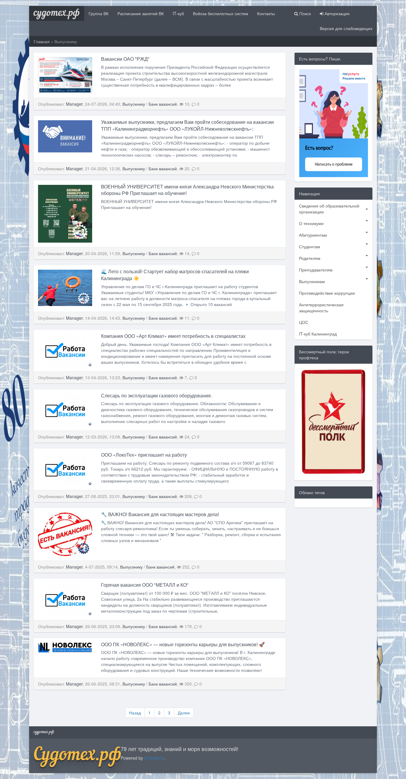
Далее (184, 713)
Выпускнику (133, 104)
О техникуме (311, 223)
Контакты (266, 13)
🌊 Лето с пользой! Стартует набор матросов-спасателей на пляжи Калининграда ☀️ (175, 275)
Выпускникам (312, 281)
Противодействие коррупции (327, 293)
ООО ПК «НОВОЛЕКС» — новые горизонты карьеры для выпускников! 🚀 (183, 644)
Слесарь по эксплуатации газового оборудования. (156, 395)
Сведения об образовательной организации (329, 209)
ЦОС (303, 322)
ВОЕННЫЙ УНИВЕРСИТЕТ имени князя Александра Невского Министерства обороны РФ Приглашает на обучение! (187, 190)
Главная (42, 41)
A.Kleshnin (154, 758)
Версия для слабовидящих (346, 28)
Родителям (309, 258)
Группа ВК (98, 13)
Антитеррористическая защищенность (321, 307)
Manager (74, 104)
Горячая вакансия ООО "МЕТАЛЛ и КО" (146, 584)
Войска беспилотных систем (220, 13)
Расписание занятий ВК (140, 13)
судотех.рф (57, 13)
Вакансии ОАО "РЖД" (125, 58)
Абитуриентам (313, 235)
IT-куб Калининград (318, 334)
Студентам (309, 246)
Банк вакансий (163, 104)
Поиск (304, 13)
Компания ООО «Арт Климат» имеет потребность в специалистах (173, 335)
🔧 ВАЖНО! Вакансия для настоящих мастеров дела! (160, 514)
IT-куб (178, 13)
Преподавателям (316, 270)
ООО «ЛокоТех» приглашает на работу (144, 454)
